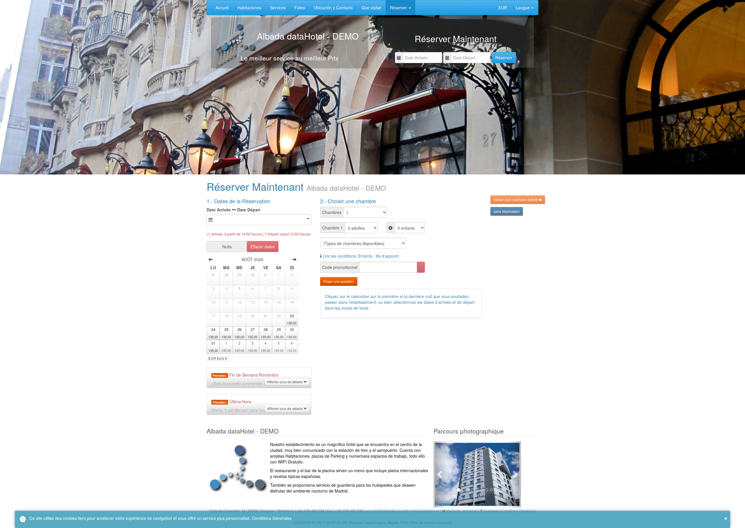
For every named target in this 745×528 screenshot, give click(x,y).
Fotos (300, 7)
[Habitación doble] (477, 474)
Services (278, 7)
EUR (503, 7)
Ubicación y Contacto (333, 7)
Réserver (399, 7)
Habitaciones (249, 7)
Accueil (222, 7)
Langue (523, 7)
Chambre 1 (332, 228)
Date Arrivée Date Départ (233, 210)
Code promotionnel (339, 267)
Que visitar (371, 7)
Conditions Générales (272, 518)
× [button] (726, 517)
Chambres (331, 212)
